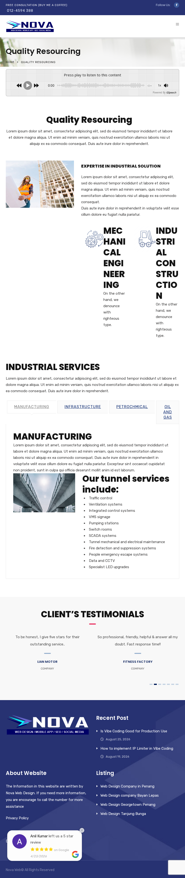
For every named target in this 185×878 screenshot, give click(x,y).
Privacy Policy (17, 818)
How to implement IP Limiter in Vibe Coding (136, 748)
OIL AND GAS (167, 412)
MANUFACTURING (31, 406)
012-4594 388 (20, 11)
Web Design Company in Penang (127, 786)
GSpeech (171, 92)
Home (10, 62)
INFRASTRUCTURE (83, 406)
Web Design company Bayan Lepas (129, 795)
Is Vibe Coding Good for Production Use (133, 731)
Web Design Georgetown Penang (127, 804)
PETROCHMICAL (132, 406)
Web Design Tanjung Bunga (123, 814)
